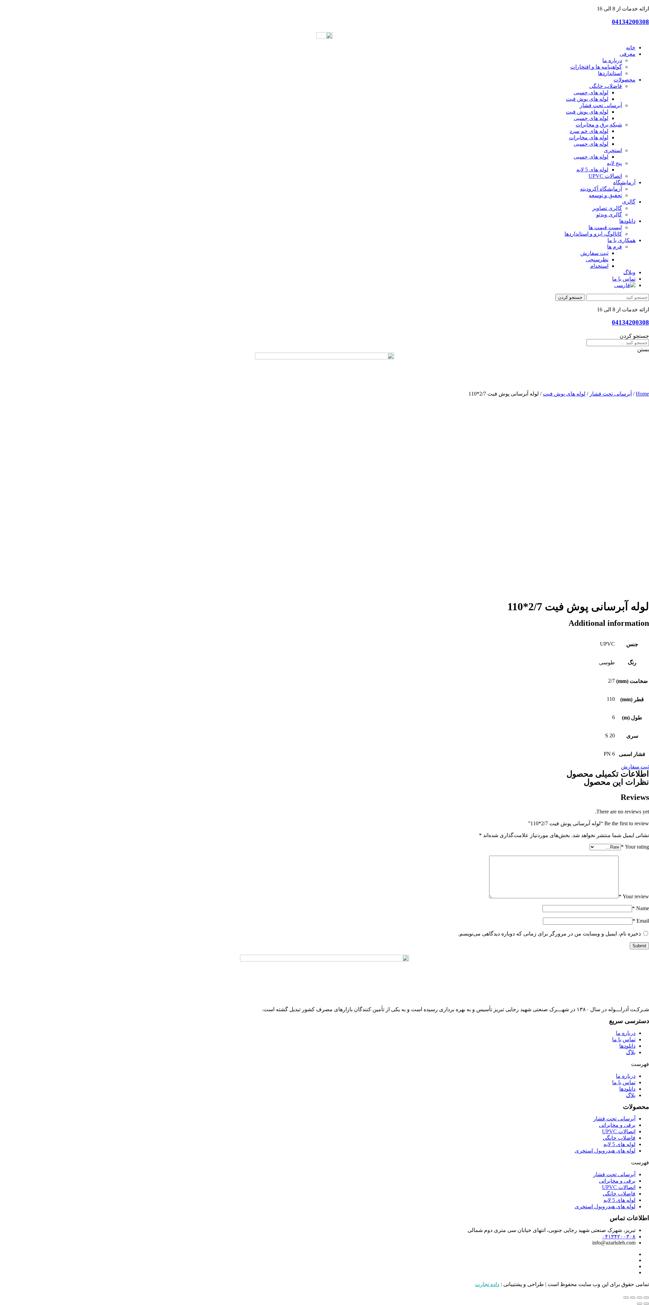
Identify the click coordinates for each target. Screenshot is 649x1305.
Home (642, 394)
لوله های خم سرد (589, 131)
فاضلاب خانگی (605, 86)
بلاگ (630, 1052)
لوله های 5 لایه (592, 169)
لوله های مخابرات (588, 137)
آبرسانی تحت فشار (601, 105)
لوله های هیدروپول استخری (605, 1151)
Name (640, 908)
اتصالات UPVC (605, 176)
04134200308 (630, 21)
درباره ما (625, 1033)
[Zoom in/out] (626, 1298)
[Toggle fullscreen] (632, 1298)
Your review (634, 896)
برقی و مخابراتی (617, 1125)
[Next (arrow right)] (639, 1304)
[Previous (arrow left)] (646, 1304)
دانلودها (627, 1046)
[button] (324, 1064)
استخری (613, 150)
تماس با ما (623, 1039)
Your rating (635, 847)
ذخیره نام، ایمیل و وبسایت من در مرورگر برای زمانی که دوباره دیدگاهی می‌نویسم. (549, 933)
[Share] (639, 1298)
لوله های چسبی (591, 92)
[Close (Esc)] (646, 1298)
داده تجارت (487, 1284)
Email (640, 921)
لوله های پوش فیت (587, 99)
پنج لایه (614, 163)
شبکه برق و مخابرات (599, 124)
